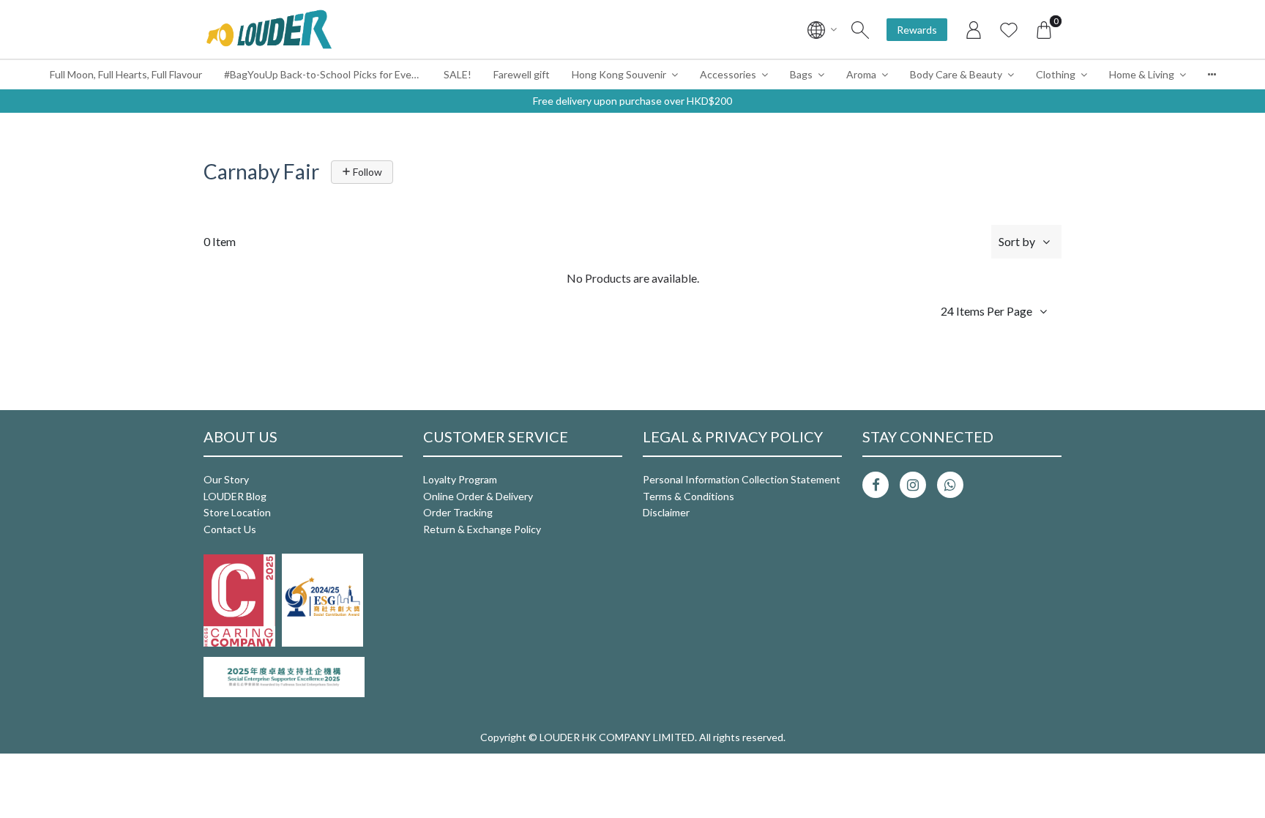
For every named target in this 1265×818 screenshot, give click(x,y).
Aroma (861, 74)
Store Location (237, 512)
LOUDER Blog (235, 496)
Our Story (226, 479)
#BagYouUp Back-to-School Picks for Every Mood (328, 74)
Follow (366, 172)
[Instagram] (913, 485)
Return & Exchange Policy (482, 529)
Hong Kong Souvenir (619, 74)
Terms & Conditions (688, 496)
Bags (801, 74)
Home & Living (1141, 74)
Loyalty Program (460, 479)
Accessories (728, 74)
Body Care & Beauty (956, 74)
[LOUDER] (269, 29)
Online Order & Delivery (478, 496)
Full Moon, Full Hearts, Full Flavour (126, 74)
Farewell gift (521, 74)
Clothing (1055, 74)
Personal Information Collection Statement (741, 479)
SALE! (457, 74)
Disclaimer (666, 512)
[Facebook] (875, 485)
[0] (1044, 29)
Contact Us (230, 529)
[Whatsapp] (950, 485)
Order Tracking (458, 512)
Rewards (917, 29)
